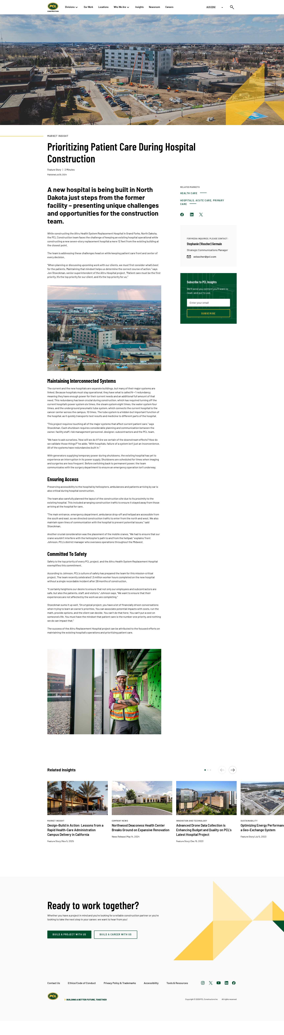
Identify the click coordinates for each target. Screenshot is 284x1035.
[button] (205, 770)
